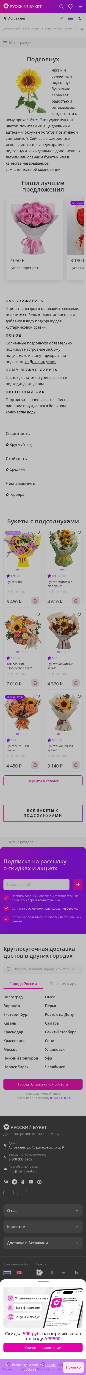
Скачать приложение (43, 1347)
